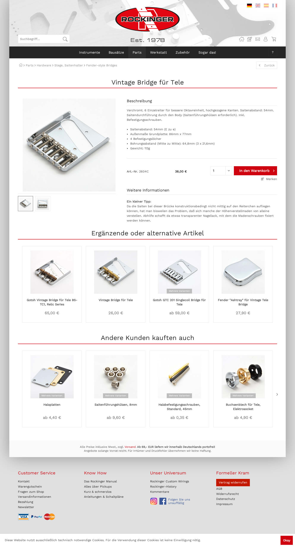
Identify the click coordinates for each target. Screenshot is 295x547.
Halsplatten (51, 404)
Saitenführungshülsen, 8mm (116, 404)
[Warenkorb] (273, 39)
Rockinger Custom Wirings (169, 481)
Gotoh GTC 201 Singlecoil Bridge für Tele (179, 302)
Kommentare (159, 491)
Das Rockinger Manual (100, 481)
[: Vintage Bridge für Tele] (25, 203)
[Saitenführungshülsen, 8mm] (115, 376)
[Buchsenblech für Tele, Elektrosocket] (243, 376)
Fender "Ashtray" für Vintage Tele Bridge (243, 302)
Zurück (269, 65)
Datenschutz (225, 499)
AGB (219, 488)
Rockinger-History (163, 486)
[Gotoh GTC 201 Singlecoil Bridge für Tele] (179, 271)
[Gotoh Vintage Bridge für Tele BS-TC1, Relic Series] (52, 271)
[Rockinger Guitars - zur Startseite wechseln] (147, 19)
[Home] (21, 65)
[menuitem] (44, 39)
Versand (130, 446)
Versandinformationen (34, 496)
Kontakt (24, 481)
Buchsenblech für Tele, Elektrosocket (243, 407)
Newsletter (26, 507)
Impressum (224, 504)
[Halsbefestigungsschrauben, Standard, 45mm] (179, 376)
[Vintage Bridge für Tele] (115, 271)
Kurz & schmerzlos (97, 491)
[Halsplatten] (52, 376)
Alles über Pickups (98, 486)
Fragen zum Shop (31, 491)
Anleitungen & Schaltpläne (104, 496)
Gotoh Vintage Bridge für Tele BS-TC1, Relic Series (52, 302)
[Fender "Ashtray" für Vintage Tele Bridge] (243, 271)
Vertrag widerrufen (233, 482)
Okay (286, 540)
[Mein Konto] (265, 39)
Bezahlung (25, 502)
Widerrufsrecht (227, 494)
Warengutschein (30, 486)
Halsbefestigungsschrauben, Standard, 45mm (179, 407)
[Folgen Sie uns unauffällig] (153, 501)
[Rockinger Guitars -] (241, 39)
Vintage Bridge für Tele (116, 300)
